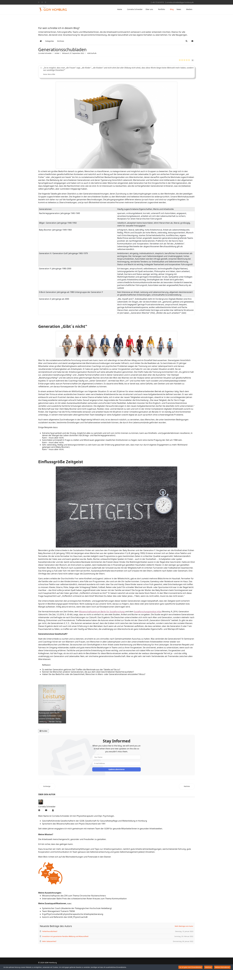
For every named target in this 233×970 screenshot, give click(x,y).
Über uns (149, 9)
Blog (172, 9)
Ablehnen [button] (208, 967)
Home (119, 9)
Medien (189, 9)
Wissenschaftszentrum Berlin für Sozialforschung (102, 611)
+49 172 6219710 (158, 2)
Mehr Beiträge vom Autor (184, 926)
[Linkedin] (45, 2)
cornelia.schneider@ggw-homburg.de (180, 2)
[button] (186, 41)
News (179, 9)
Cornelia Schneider (135, 9)
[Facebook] (38, 2)
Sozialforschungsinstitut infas (147, 611)
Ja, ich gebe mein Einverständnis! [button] (190, 967)
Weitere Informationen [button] (222, 967)
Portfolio (161, 9)
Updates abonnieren (116, 769)
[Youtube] (42, 2)
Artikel (57, 53)
